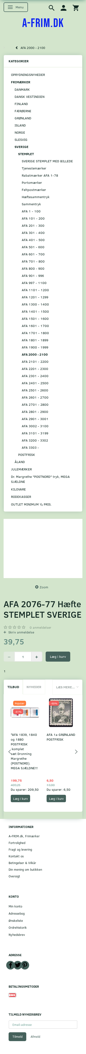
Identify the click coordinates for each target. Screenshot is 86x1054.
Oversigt (14, 876)
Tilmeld (17, 1036)
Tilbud (13, 687)
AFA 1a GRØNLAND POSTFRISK (61, 737)
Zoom (44, 587)
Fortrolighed (17, 843)
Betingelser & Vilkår (22, 863)
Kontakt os (16, 856)
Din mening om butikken (25, 869)
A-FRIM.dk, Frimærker (24, 836)
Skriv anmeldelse (20, 632)
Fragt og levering (20, 849)
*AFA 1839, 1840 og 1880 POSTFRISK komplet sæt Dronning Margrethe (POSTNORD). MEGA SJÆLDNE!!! (24, 751)
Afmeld (35, 1036)
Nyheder (34, 687)
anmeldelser (40, 627)
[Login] (63, 7)
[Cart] (75, 7)
